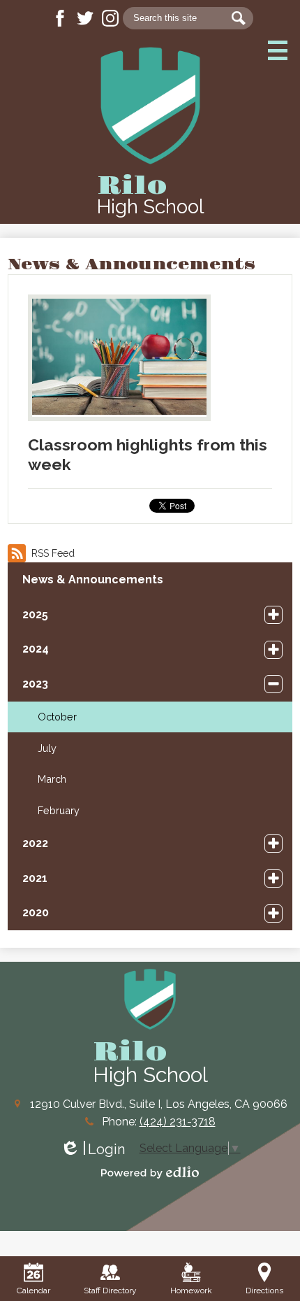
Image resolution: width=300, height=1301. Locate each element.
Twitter (85, 18)
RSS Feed (53, 553)
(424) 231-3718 (178, 1121)
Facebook (60, 18)
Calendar (33, 1290)
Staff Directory (110, 1290)
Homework (191, 1290)
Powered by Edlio (150, 1172)
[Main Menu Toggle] (277, 50)
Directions (264, 1290)
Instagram (110, 18)
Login (92, 1149)
